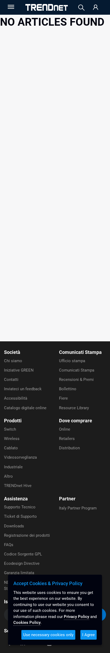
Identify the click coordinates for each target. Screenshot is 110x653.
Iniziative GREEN (19, 370)
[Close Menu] (10, 7)
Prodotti (13, 420)
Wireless (11, 438)
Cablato (11, 448)
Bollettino (67, 389)
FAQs (8, 544)
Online (64, 429)
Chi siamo (13, 360)
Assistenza (16, 498)
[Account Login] (95, 8)
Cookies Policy (27, 622)
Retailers (67, 438)
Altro (8, 476)
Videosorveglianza (20, 457)
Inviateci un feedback (23, 389)
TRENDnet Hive (18, 485)
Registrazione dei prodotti (27, 535)
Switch (10, 429)
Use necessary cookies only (48, 634)
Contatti (11, 379)
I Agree (88, 634)
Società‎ (12, 352)
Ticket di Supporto (20, 516)
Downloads (14, 526)
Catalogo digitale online (25, 407)
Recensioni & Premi (76, 379)
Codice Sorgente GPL (23, 554)
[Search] (81, 8)
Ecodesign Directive (22, 563)
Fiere (63, 398)
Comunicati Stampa (80, 352)
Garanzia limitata (19, 572)
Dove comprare (75, 420)
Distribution (69, 448)
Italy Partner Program (78, 508)
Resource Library (74, 407)
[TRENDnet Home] (46, 7)
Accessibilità (15, 398)
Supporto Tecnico (20, 507)
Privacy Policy (76, 616)
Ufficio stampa (72, 360)
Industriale (13, 467)
